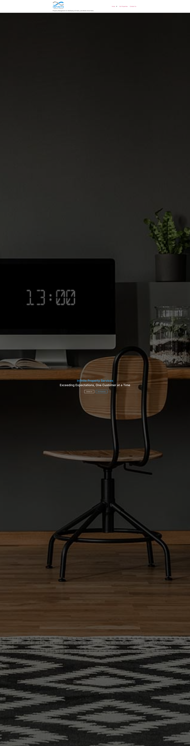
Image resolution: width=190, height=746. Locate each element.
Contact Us (133, 6)
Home (113, 6)
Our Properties (123, 6)
